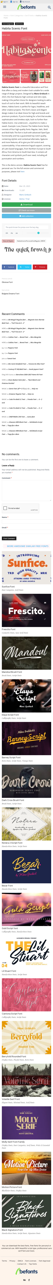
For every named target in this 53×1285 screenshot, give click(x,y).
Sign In (4, 2)
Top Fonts (33, 1264)
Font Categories (16, 15)
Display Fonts (7, 1060)
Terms (4, 1261)
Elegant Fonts (7, 1102)
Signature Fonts (34, 1233)
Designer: (8, 194)
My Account (26, 2)
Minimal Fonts (19, 1102)
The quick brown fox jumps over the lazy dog (27, 250)
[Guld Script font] (26, 909)
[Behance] (24, 1280)
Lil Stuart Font (9, 971)
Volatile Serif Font (11, 1099)
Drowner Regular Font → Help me (21, 394)
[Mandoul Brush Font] (26, 653)
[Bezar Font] (26, 866)
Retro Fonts (6, 761)
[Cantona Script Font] (26, 995)
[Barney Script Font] (26, 738)
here (23, 171)
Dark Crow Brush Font (13, 800)
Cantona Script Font (12, 1013)
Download (28, 204)
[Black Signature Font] (26, 1211)
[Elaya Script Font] (26, 695)
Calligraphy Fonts (9, 718)
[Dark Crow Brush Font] (26, 781)
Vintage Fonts (27, 761)
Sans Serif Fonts (21, 632)
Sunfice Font (8, 586)
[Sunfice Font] (26, 567)
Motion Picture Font (12, 1187)
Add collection (28, 216)
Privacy (12, 1261)
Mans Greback (25, 194)
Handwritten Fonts (9, 846)
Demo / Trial (24, 199)
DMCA (20, 1261)
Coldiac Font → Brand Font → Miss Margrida (24, 337)
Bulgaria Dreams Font (10, 294)
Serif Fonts (29, 15)
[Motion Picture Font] (26, 1168)
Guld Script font (10, 928)
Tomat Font (11, 358)
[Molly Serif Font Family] (26, 1123)
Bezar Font (7, 885)
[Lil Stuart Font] (26, 952)
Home (6, 15)
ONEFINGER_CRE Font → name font (22, 417)
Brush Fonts (6, 675)
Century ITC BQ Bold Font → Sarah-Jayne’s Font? (25, 369)
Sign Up (14, 2)
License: (7, 199)
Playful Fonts (19, 1060)
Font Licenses (30, 1261)
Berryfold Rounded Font (14, 1056)
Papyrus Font (13, 348)
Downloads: (9, 190)
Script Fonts (17, 675)
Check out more (28, 210)
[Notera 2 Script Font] (26, 824)
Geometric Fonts (8, 632)
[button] (49, 8)
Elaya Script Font (10, 714)
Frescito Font (8, 629)
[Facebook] (29, 1280)
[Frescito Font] (26, 610)
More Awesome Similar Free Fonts (27, 546)
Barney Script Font (11, 757)
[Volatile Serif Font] (26, 1080)
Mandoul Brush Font (12, 672)
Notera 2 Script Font (12, 843)
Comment (7, 478)
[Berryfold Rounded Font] (26, 1037)
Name (5, 517)
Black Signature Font (12, 1230)
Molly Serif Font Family (13, 1142)
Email (5, 527)
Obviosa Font (7, 282)
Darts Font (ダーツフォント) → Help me (23, 388)
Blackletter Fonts (8, 1190)
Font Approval (44, 1261)
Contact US (21, 1264)
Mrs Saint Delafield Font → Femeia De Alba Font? (26, 364)
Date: (6, 186)
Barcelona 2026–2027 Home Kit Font (29, 374)
